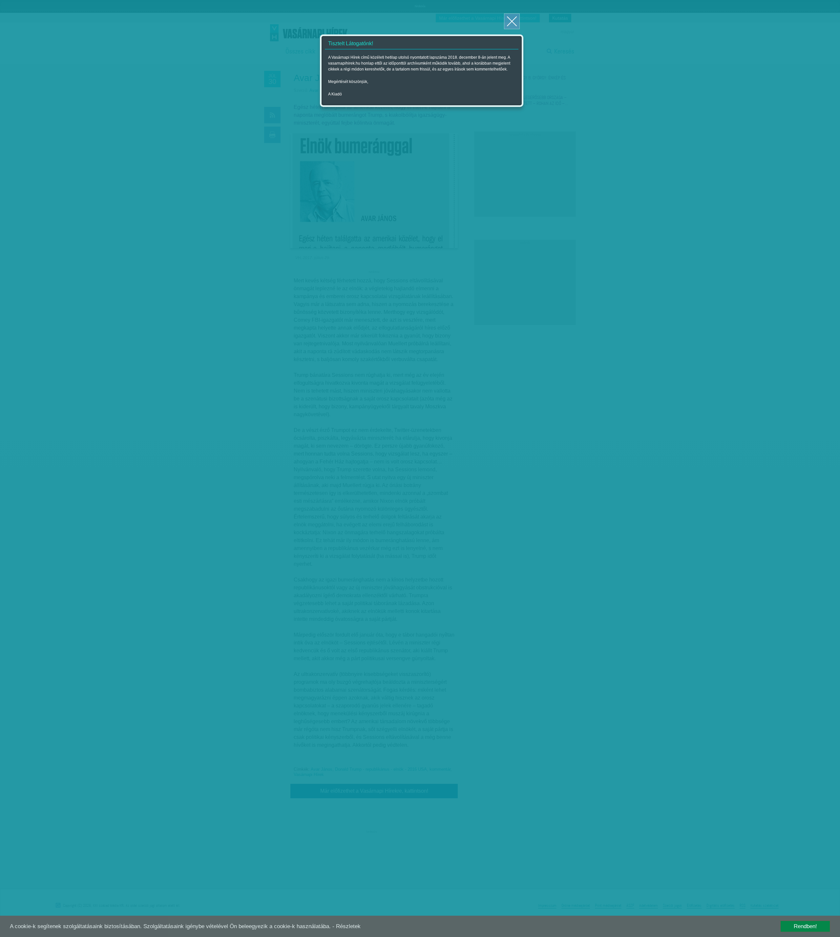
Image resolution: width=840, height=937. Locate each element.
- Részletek (346, 926)
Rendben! (805, 926)
